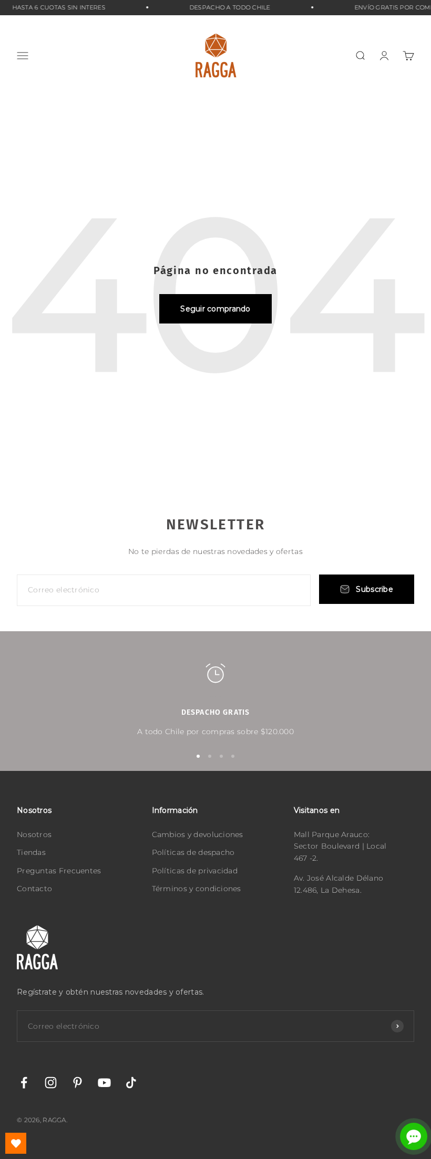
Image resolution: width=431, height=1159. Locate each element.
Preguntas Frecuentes (59, 870)
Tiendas (31, 852)
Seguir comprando (215, 309)
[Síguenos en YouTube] (104, 1083)
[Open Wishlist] (15, 1143)
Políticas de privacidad (195, 870)
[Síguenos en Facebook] (24, 1083)
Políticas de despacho (193, 852)
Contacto (34, 888)
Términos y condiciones (196, 888)
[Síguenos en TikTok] (131, 1083)
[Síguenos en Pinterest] (77, 1083)
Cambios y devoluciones (197, 834)
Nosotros (34, 834)
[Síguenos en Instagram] (51, 1083)
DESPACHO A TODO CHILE (224, 7)
